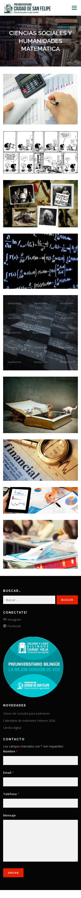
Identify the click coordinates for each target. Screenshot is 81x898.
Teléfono (11, 794)
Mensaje (9, 815)
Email (8, 773)
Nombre (10, 751)
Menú (74, 8)
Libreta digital (12, 728)
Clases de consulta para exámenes (26, 713)
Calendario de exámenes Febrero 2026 (29, 721)
